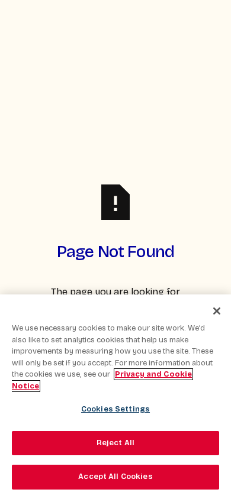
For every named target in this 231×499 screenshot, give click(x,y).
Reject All (115, 443)
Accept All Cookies (115, 476)
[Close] (217, 311)
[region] (115, 396)
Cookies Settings (115, 409)
